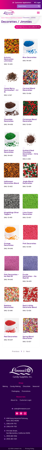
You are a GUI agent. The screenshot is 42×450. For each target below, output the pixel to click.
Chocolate (26, 386)
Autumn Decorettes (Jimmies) (8, 59)
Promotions (26, 391)
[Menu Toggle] (38, 12)
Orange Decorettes (8, 244)
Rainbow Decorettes (8, 306)
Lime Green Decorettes (28, 213)
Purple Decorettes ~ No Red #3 (29, 276)
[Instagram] (25, 413)
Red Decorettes (10, 336)
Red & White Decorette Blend (30, 306)
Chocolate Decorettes (8, 120)
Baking (8, 17)
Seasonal (36, 386)
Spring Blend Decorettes (28, 337)
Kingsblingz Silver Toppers (11, 213)
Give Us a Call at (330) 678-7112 (28, 27)
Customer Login (25, 400)
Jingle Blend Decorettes (28, 182)
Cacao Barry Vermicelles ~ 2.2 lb (11, 90)
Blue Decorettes (29, 57)
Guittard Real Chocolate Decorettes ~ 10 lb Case (30, 153)
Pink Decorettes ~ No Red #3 (11, 275)
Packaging (15, 391)
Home (2, 17)
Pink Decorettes (29, 243)
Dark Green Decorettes (9, 151)
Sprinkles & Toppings (16, 17)
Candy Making (15, 386)
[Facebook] (17, 413)
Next (28, 351)
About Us (14, 400)
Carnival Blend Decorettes (29, 89)
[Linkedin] (21, 413)
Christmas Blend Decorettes (30, 120)
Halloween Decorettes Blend (11, 182)
